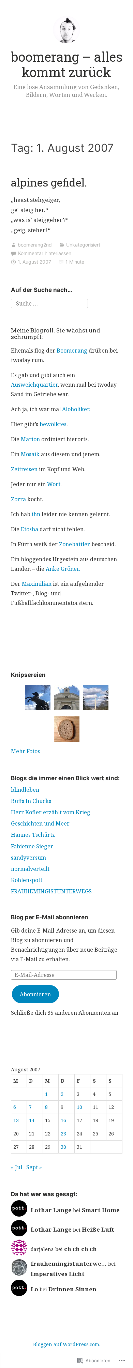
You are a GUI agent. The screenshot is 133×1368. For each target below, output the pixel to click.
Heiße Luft (98, 1229)
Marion (30, 439)
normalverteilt (30, 869)
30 (63, 1147)
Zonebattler (74, 544)
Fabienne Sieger (32, 846)
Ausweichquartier (34, 384)
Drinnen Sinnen (72, 1289)
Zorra (18, 499)
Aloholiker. (76, 409)
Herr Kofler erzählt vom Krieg (50, 812)
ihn (36, 514)
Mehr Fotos (25, 751)
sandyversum (28, 857)
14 (31, 1120)
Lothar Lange (51, 1210)
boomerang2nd (35, 245)
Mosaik (30, 454)
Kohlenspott (26, 880)
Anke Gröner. (63, 569)
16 (63, 1120)
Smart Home (101, 1210)
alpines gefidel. (49, 182)
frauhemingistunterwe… (69, 1263)
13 (16, 1120)
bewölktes (53, 424)
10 (79, 1107)
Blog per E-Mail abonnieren (49, 917)
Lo (34, 1289)
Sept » (34, 1167)
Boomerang (72, 350)
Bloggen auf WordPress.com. (66, 1344)
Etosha (29, 529)
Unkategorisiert (83, 245)
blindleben (25, 789)
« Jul (16, 1167)
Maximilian (36, 584)
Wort (53, 484)
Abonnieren (35, 994)
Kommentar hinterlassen (44, 253)
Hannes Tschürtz (33, 834)
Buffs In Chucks (31, 801)
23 (63, 1133)
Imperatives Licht (58, 1274)
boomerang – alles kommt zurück (66, 64)
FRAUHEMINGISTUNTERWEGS (51, 891)
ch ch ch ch (80, 1249)
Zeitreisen (24, 469)
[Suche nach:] (49, 303)
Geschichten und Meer (40, 823)
